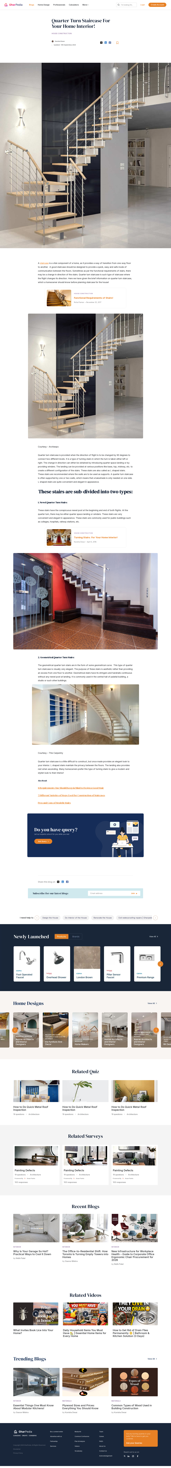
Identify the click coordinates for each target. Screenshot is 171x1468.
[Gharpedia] (23, 1431)
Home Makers (22, 1044)
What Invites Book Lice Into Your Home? (33, 1332)
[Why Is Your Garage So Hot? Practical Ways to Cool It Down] (36, 1228)
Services (53, 1446)
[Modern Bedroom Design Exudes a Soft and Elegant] (85, 1030)
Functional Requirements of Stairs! (93, 297)
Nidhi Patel (20, 1258)
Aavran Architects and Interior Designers (54, 1041)
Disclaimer (16, 1449)
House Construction (62, 33)
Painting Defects (25, 1170)
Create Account (157, 5)
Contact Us (103, 1451)
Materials (67, 1401)
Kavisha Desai (60, 41)
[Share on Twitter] (101, 42)
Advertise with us (56, 1436)
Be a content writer (56, 1431)
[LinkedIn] (128, 1456)
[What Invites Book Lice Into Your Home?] (35, 1313)
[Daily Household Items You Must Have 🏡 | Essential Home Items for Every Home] (85, 1313)
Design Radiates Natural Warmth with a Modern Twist (114, 1039)
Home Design (44, 5)
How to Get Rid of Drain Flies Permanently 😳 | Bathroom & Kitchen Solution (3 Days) (131, 1333)
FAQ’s (101, 1441)
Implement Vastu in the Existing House (125, 918)
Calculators (74, 5)
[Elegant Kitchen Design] (55, 1030)
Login (142, 5)
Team (101, 1431)
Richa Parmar (79, 302)
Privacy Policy (18, 1453)
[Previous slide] (37, 918)
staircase (44, 263)
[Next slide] (155, 918)
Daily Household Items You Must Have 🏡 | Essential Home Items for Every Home (84, 1333)
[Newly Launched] (85, 957)
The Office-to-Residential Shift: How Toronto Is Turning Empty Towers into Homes (85, 1254)
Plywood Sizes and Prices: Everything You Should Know (80, 1407)
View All (151, 1003)
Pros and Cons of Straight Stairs (54, 802)
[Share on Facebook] (110, 42)
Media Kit (78, 1431)
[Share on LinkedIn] (105, 42)
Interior (17, 1247)
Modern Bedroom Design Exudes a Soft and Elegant (84, 1034)
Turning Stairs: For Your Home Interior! (96, 537)
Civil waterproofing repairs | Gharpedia (84, 918)
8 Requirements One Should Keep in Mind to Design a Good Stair (71, 787)
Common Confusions (82, 1436)
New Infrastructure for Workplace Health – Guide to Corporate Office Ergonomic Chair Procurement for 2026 (132, 1255)
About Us (102, 1446)
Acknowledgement (105, 1456)
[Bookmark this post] (117, 42)
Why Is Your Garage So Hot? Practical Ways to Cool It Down (32, 1253)
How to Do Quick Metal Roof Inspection (30, 1108)
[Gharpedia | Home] (13, 4)
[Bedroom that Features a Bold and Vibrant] (144, 1030)
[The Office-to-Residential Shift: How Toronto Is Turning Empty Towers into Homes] (85, 1228)
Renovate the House (51, 918)
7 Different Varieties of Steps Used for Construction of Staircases (71, 795)
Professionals (59, 5)
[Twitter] (124, 1456)
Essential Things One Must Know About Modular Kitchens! (33, 1407)
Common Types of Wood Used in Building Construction (131, 1407)
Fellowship (54, 1441)
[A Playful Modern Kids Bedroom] (26, 1030)
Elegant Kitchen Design (54, 1036)
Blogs (31, 5)
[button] (156, 1030)
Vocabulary (78, 1451)
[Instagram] (133, 1456)
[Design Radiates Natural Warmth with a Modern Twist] (114, 1030)
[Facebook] (137, 1456)
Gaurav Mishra (71, 1261)
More (85, 5)
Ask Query (42, 841)
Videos (77, 1446)
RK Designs (110, 1044)
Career (101, 1436)
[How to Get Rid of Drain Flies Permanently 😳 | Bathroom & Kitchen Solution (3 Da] (135, 1313)
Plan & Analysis (80, 1441)
